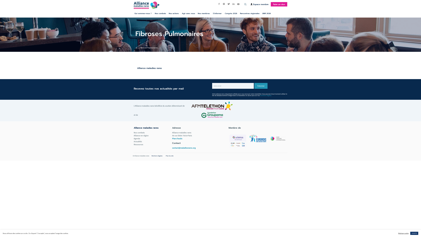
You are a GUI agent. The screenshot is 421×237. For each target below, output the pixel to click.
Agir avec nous (188, 13)
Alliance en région (141, 135)
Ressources (138, 144)
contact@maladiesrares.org (184, 148)
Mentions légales (157, 156)
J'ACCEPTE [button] (414, 233)
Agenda (137, 138)
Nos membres (204, 13)
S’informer (217, 13)
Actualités (138, 141)
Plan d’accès (177, 138)
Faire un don (279, 4)
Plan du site (169, 156)
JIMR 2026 (266, 13)
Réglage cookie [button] (403, 233)
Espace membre (260, 4)
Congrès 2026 (231, 13)
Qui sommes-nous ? (143, 13)
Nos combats (160, 13)
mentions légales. (266, 95)
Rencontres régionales (250, 13)
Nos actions (174, 13)
